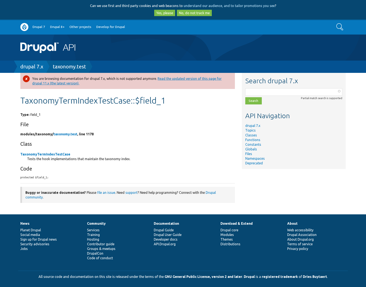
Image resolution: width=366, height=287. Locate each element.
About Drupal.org (300, 239)
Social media (30, 235)
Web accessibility (300, 230)
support (131, 192)
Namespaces (255, 158)
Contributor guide (100, 244)
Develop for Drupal (110, 27)
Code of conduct (100, 258)
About (292, 223)
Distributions (230, 244)
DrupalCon (95, 253)
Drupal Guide (164, 230)
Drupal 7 (38, 27)
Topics (250, 130)
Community (96, 223)
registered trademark (280, 277)
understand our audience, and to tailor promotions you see (229, 6)
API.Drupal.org (165, 244)
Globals (251, 149)
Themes (226, 239)
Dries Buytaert (315, 277)
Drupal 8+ (57, 27)
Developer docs (165, 239)
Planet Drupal (30, 230)
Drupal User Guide (168, 235)
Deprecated (254, 163)
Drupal (249, 277)
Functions (252, 140)
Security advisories (34, 244)
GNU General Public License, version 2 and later (203, 277)
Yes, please (164, 13)
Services (93, 230)
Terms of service (300, 244)
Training (93, 235)
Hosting (93, 239)
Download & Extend (236, 223)
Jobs (24, 249)
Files (248, 154)
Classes (251, 135)
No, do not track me (194, 13)
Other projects (80, 27)
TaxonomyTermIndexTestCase (45, 154)
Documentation (166, 223)
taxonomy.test (69, 66)
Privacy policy (297, 249)
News (24, 223)
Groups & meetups (101, 249)
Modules (227, 235)
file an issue (106, 192)
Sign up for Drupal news (38, 239)
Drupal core (229, 230)
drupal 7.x (31, 66)
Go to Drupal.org (24, 27)
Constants (253, 144)
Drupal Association (302, 235)
